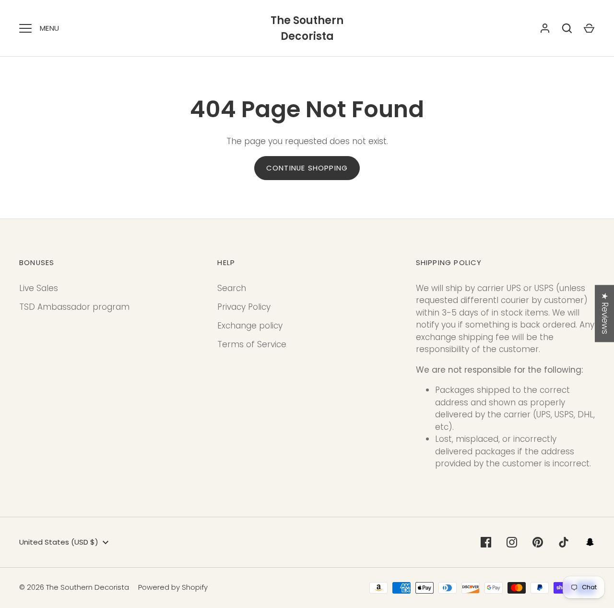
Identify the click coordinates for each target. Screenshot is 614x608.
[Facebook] (485, 542)
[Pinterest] (537, 542)
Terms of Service (251, 344)
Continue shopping (307, 168)
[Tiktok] (563, 542)
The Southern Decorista (307, 28)
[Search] (567, 28)
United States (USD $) (58, 542)
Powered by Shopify (173, 587)
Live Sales (38, 288)
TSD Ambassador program (74, 307)
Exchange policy (250, 325)
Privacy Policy (244, 307)
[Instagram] (511, 542)
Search (231, 288)
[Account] (544, 28)
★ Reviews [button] (605, 313)
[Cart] (589, 28)
